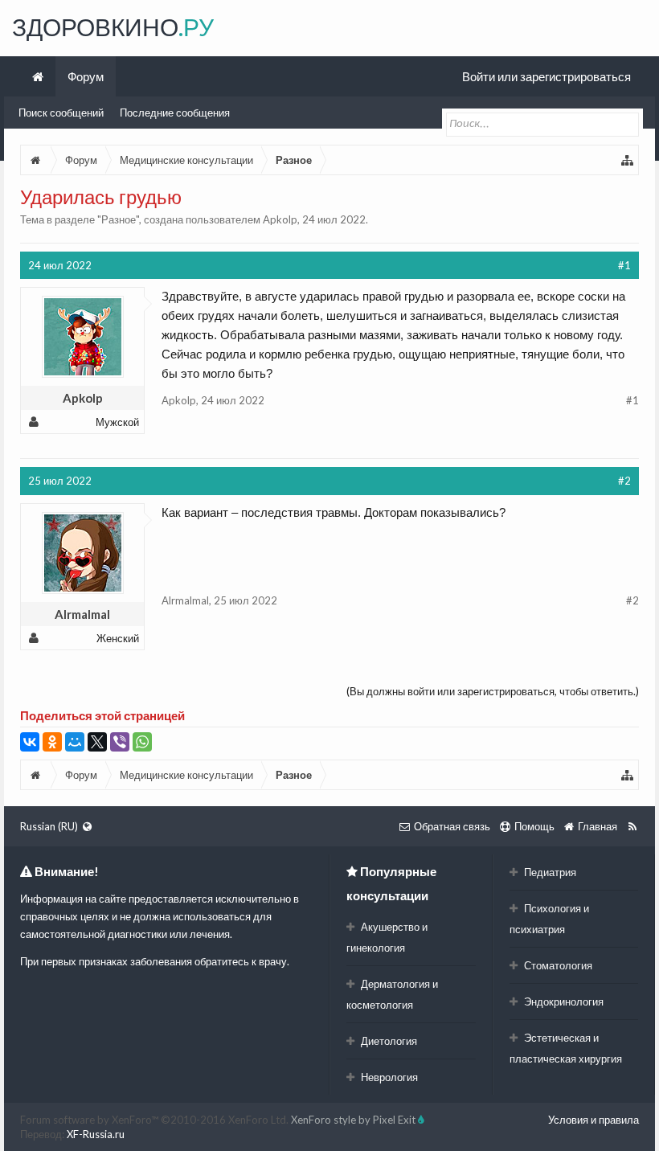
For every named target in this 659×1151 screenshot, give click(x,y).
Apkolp (280, 219)
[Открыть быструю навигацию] (627, 159)
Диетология (387, 1040)
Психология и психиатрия (549, 919)
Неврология (388, 1077)
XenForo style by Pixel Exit (354, 1119)
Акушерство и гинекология (387, 937)
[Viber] (119, 742)
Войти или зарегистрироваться (546, 76)
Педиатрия (549, 872)
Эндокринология (563, 1001)
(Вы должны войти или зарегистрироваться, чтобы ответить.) (492, 691)
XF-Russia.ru (96, 1134)
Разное (118, 219)
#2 (624, 480)
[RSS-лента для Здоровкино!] (632, 826)
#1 (624, 265)
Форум (86, 76)
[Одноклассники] (52, 742)
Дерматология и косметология (392, 994)
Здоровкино (113, 26)
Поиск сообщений (61, 112)
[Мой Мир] (74, 742)
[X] (97, 742)
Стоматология (557, 965)
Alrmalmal (82, 614)
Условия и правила (593, 1119)
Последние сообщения (175, 112)
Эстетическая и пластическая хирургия (566, 1048)
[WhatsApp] (142, 742)
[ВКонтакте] (29, 742)
